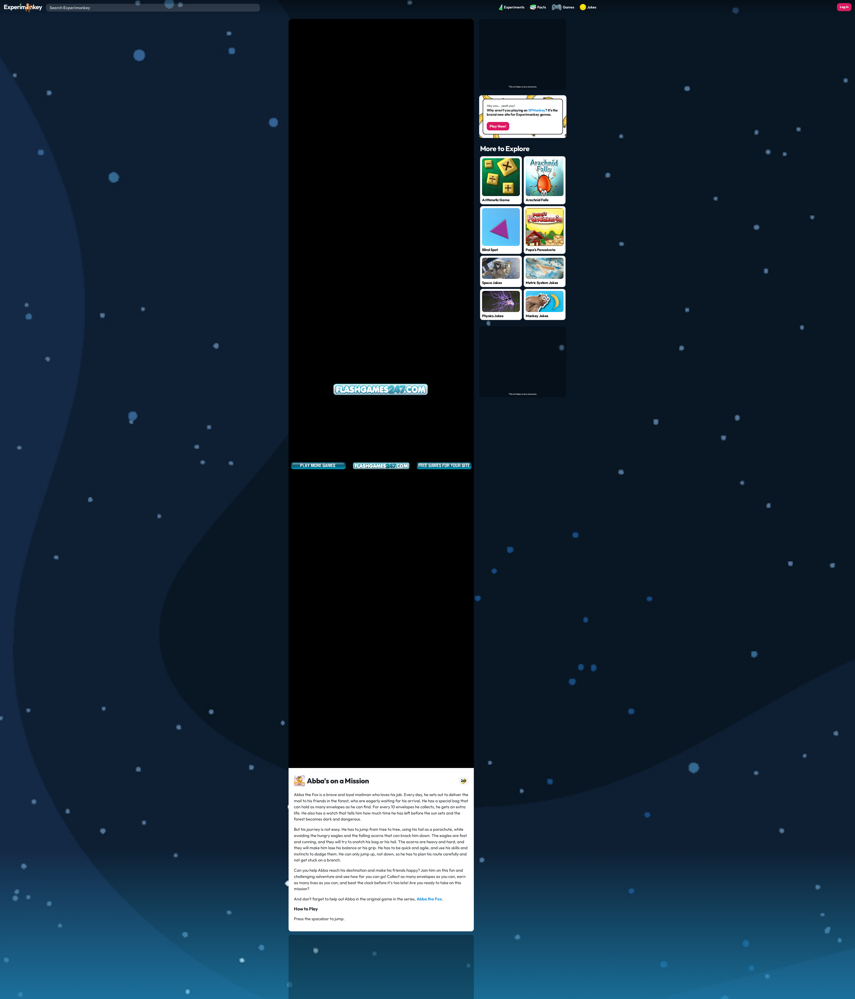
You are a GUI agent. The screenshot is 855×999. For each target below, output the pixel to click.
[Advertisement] (522, 52)
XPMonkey (536, 110)
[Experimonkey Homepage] (23, 7)
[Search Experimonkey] (256, 7)
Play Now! (498, 126)
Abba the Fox (429, 899)
